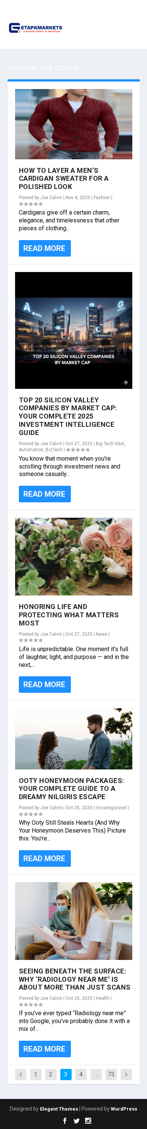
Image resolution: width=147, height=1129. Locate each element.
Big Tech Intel (110, 443)
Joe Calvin (51, 197)
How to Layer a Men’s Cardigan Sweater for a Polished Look (64, 178)
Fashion (101, 197)
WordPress (124, 1109)
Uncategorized (111, 807)
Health (102, 998)
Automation (31, 449)
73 (111, 1074)
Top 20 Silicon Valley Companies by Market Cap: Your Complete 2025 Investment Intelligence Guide (68, 416)
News (101, 634)
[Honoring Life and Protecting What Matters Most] (73, 556)
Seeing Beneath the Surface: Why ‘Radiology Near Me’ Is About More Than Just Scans (75, 979)
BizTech (54, 449)
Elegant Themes (59, 1109)
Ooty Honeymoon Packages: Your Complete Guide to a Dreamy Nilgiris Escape (71, 789)
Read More (44, 248)
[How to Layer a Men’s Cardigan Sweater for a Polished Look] (73, 124)
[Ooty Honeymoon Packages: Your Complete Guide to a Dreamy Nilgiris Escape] (73, 738)
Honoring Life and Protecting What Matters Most (69, 615)
